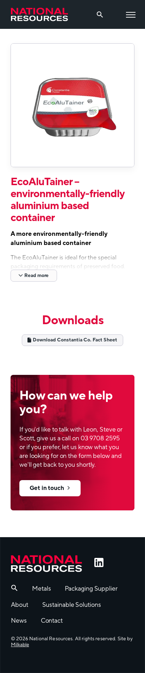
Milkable (20, 645)
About (19, 605)
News (19, 621)
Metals (41, 589)
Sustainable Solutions (71, 605)
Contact (52, 621)
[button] (14, 589)
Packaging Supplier (91, 589)
